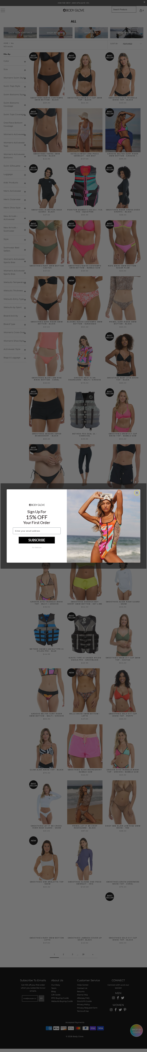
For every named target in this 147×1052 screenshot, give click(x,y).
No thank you (36, 547)
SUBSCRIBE (36, 540)
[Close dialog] (137, 492)
